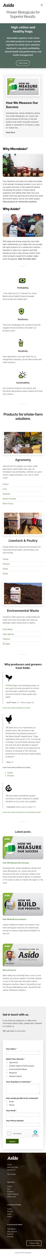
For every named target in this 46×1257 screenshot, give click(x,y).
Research (13, 1073)
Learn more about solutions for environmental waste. (22, 812)
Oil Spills (6, 644)
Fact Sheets (11, 1174)
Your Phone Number (15, 1121)
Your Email (11, 1111)
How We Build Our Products (14, 919)
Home (9, 1165)
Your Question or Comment (18, 1082)
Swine (9, 1216)
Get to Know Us (9, 970)
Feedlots (6, 639)
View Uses (23, 63)
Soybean (6, 494)
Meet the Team (12, 1167)
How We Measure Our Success (16, 863)
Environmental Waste (18, 1069)
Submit (12, 1141)
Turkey (5, 559)
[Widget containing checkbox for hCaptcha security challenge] (23, 1133)
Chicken (6, 564)
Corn (5, 489)
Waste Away (14, 736)
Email (11, 1101)
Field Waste (8, 629)
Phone (11, 1105)
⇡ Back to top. (34, 1243)
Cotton (9, 1186)
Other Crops (8, 503)
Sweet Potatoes (13, 1194)
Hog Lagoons (8, 634)
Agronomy (13, 1062)
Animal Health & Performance (21, 1066)
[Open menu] (41, 5)
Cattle (5, 573)
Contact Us (11, 1170)
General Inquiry (15, 1076)
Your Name (11, 1049)
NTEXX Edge (11, 685)
